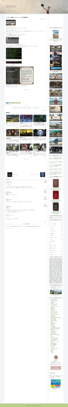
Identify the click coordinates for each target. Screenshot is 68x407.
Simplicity (52, 350)
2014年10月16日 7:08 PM (9, 182)
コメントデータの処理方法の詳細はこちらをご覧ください (32, 226)
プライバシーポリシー (52, 373)
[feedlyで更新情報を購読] (57, 368)
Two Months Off (53, 326)
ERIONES (52, 307)
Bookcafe (52, 324)
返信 (45, 189)
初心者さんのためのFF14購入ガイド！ (56, 317)
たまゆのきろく (53, 315)
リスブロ (52, 352)
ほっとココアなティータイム (55, 341)
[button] (61, 43)
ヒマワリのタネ (53, 325)
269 (51, 335)
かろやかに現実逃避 (53, 344)
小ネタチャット (10, 104)
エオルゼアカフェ (53, 305)
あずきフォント (53, 349)
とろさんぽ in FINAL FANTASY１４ (56, 327)
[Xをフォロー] (54, 368)
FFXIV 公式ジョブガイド (54, 300)
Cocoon (52, 351)
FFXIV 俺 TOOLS (53, 316)
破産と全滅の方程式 (53, 343)
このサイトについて (52, 372)
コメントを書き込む (26, 223)
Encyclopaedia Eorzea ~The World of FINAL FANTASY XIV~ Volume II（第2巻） (56, 200)
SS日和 (52, 322)
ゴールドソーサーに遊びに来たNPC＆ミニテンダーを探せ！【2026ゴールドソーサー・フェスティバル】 (55, 173)
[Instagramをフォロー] (56, 368)
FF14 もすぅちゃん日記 (54, 314)
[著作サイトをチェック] (53, 368)
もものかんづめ (53, 333)
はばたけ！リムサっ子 (54, 331)
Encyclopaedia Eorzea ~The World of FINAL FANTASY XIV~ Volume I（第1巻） (56, 189)
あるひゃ (60, 158)
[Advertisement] (26, 95)
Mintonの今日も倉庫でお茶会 (55, 334)
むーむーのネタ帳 (53, 318)
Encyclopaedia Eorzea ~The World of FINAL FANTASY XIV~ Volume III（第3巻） (56, 212)
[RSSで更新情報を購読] (59, 368)
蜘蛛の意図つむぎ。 (53, 323)
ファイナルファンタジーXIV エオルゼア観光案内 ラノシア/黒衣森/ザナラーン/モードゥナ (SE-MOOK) (55, 40)
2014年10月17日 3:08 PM (9, 206)
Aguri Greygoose (53, 332)
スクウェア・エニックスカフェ (55, 306)
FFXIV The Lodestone (54, 299)
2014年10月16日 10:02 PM (9, 192)
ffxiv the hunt (52, 309)
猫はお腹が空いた (53, 308)
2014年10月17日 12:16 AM (9, 199)
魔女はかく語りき (53, 340)
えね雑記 (52, 342)
